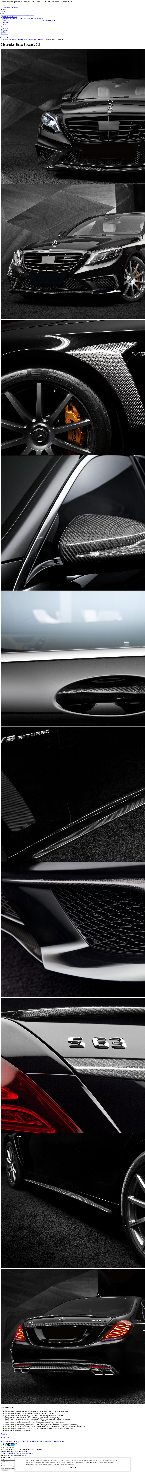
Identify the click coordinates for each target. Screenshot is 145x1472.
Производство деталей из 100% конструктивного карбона (22, 19)
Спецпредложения (57, 1441)
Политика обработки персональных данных (17, 1453)
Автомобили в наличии (9, 7)
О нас (3, 5)
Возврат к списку (7, 1437)
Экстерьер (4, 30)
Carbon (3, 32)
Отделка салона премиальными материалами (17, 15)
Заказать (4, 1434)
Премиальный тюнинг (9, 17)
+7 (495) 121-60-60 (49, 20)
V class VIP (5, 9)
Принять (72, 1468)
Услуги (3, 11)
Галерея (3, 24)
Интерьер (4, 28)
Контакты (4, 34)
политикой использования (94, 1462)
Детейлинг (5, 20)
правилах (38, 1464)
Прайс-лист (5, 22)
